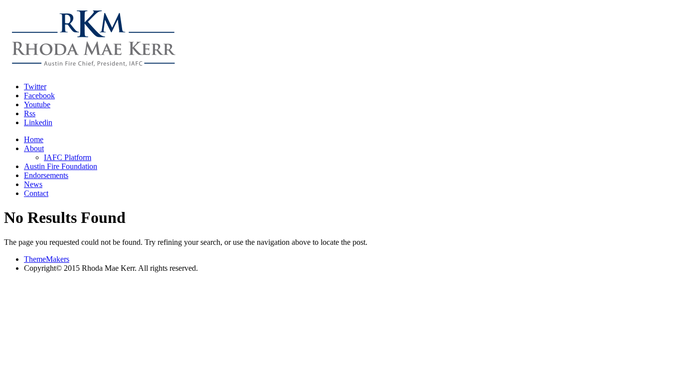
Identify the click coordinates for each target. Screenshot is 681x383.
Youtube (37, 104)
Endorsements (46, 175)
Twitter (35, 86)
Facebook (39, 95)
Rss (29, 113)
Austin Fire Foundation (60, 166)
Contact (36, 193)
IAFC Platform (67, 157)
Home (33, 139)
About (34, 148)
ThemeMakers (46, 259)
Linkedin (38, 122)
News (33, 184)
